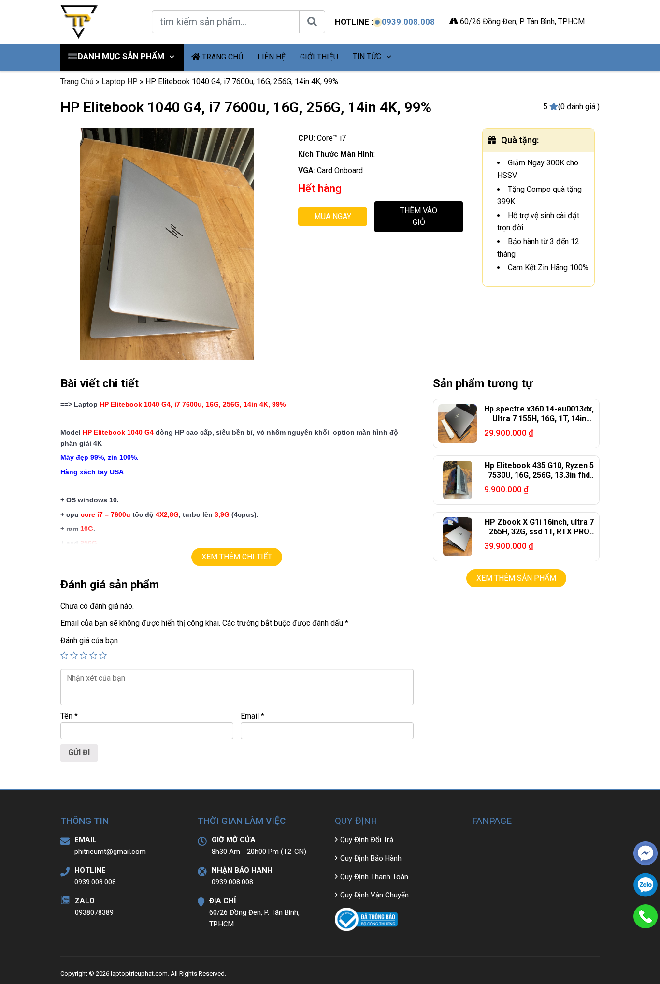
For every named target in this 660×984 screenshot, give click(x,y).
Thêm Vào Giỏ (418, 216)
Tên (69, 715)
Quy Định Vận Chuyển (374, 895)
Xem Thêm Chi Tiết (236, 556)
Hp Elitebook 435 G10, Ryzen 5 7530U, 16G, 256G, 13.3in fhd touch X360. (539, 475)
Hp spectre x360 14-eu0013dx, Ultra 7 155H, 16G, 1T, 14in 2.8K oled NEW (539, 419)
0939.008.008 (408, 22)
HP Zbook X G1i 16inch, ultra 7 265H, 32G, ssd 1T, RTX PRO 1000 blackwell (539, 532)
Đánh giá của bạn (89, 640)
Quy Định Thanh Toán (374, 876)
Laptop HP (119, 81)
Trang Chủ (77, 81)
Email (252, 715)
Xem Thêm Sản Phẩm (516, 578)
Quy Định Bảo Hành (371, 858)
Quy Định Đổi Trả (366, 840)
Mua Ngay (332, 216)
